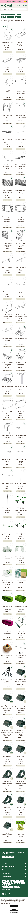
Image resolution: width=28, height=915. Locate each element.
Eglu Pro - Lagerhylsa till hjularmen (21, 388)
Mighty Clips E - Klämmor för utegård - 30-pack (20, 784)
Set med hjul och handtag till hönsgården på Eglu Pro (21, 508)
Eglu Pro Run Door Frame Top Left (20, 245)
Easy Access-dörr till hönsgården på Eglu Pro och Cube (7, 583)
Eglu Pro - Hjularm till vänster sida (7, 268)
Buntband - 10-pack (21, 656)
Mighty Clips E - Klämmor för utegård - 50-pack (7, 810)
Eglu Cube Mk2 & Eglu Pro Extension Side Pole (20, 141)
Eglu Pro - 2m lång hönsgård (7, 557)
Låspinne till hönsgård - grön (7, 508)
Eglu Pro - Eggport (7, 90)
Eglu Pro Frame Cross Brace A (20, 461)
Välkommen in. (6, 889)
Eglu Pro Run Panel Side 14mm (20, 192)
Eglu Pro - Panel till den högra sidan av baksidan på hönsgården (20, 219)
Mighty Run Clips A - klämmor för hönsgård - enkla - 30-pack (7, 707)
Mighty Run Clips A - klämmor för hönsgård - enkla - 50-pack (7, 733)
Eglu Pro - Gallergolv (21, 68)
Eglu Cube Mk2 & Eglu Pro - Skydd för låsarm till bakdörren (7, 45)
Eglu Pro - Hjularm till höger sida (20, 268)
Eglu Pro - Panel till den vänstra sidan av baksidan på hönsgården (7, 219)
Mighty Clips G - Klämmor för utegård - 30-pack (7, 835)
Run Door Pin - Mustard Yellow (20, 485)
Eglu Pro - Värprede (7, 68)
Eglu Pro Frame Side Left (7, 413)
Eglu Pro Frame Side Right (21, 413)
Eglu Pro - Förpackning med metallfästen (7, 364)
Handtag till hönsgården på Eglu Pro (7, 534)
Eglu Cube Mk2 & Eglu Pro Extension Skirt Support (7, 167)
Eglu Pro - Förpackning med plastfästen (20, 364)
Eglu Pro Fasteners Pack (21, 339)
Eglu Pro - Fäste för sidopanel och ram (7, 316)
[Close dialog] (26, 2)
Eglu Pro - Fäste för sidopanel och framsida (21, 316)
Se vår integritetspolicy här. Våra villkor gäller (19, 18)
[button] (14, 876)
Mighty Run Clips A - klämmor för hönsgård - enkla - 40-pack (21, 707)
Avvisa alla (14, 909)
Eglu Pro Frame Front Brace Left (21, 437)
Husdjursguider (7, 876)
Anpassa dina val (14, 912)
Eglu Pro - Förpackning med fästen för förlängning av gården (7, 389)
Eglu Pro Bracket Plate (20, 291)
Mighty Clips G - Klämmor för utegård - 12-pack (20, 810)
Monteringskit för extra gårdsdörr (20, 582)
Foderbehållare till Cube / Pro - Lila (7, 631)
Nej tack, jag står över (14, 15)
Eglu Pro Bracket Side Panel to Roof (7, 340)
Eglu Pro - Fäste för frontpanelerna (7, 292)
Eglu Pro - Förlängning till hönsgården (20, 558)
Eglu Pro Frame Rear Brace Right (7, 461)
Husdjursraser (6, 873)
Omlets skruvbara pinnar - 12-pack (20, 834)
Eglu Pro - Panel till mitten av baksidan (21, 117)
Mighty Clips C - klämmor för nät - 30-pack (7, 759)
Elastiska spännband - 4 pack (7, 681)
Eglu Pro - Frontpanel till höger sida (7, 437)
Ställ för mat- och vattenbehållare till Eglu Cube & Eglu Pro (21, 632)
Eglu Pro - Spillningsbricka (21, 44)
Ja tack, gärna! (14, 13)
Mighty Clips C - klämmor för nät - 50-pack (20, 759)
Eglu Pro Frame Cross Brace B (7, 485)
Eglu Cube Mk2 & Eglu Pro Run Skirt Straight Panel (20, 167)
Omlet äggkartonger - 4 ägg (7, 657)
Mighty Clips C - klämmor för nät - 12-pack (20, 733)
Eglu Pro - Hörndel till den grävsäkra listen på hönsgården (7, 142)
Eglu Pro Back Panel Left (7, 117)
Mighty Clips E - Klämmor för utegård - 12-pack (7, 784)
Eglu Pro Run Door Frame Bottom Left (7, 245)
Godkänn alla (14, 906)
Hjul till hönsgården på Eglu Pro (20, 534)
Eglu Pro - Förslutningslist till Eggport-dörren (20, 92)
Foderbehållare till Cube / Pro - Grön (7, 608)
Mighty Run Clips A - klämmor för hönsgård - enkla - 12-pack (21, 682)
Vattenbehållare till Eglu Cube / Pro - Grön (21, 608)
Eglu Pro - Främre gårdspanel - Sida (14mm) (7, 193)
